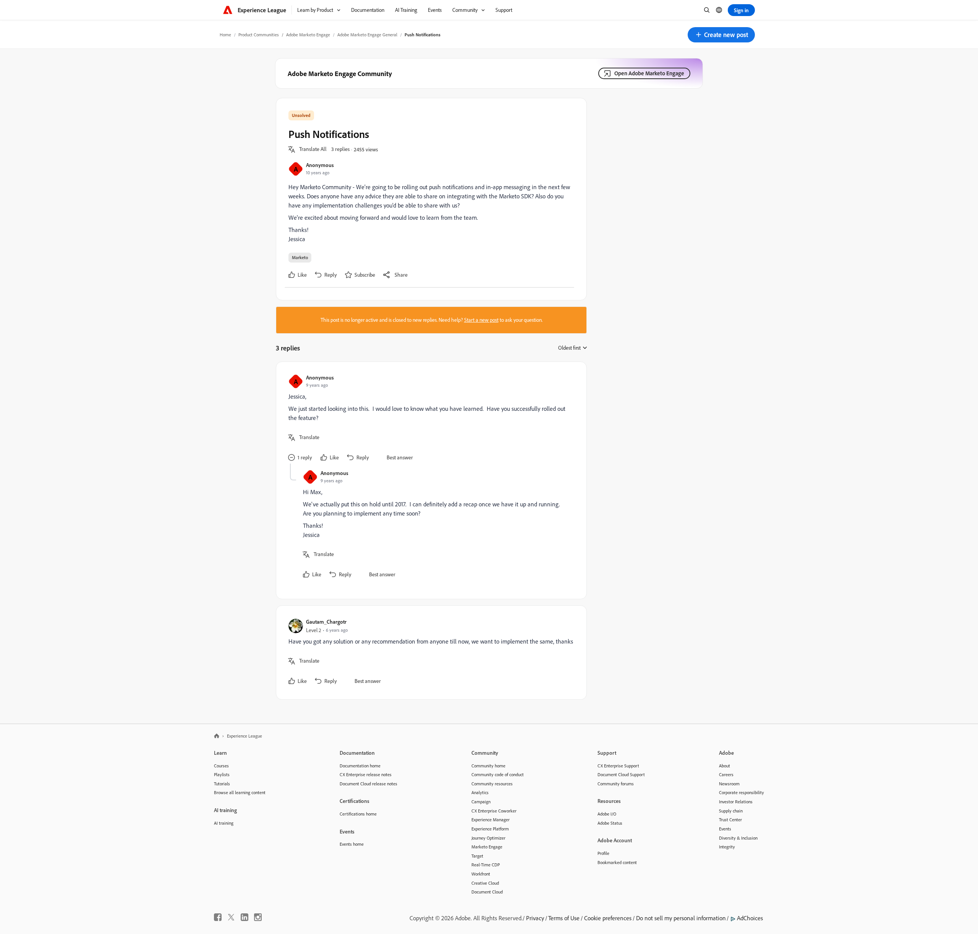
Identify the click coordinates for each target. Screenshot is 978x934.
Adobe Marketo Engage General (367, 34)
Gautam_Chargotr (326, 621)
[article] (429, 419)
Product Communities (258, 34)
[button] (721, 34)
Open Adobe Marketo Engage (649, 73)
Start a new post (481, 319)
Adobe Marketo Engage (308, 34)
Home (225, 34)
